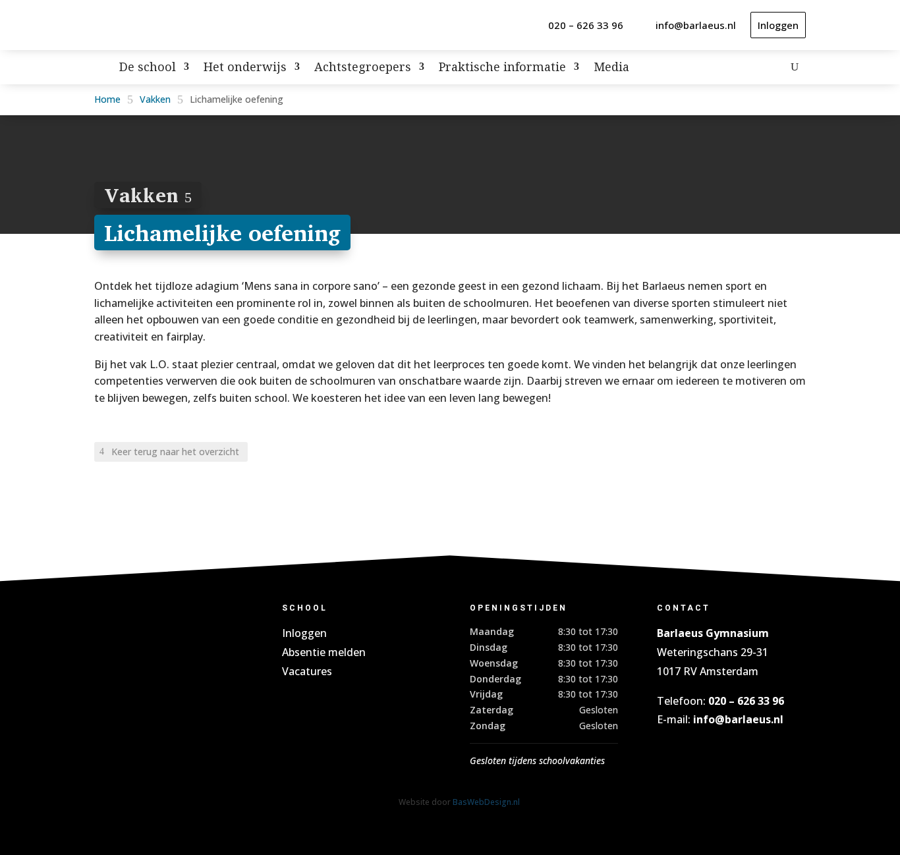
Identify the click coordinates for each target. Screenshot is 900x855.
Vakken (155, 99)
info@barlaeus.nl (696, 25)
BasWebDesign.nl (486, 802)
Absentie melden (324, 652)
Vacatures (307, 671)
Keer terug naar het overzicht (175, 451)
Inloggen (778, 25)
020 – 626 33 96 (585, 25)
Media (611, 68)
